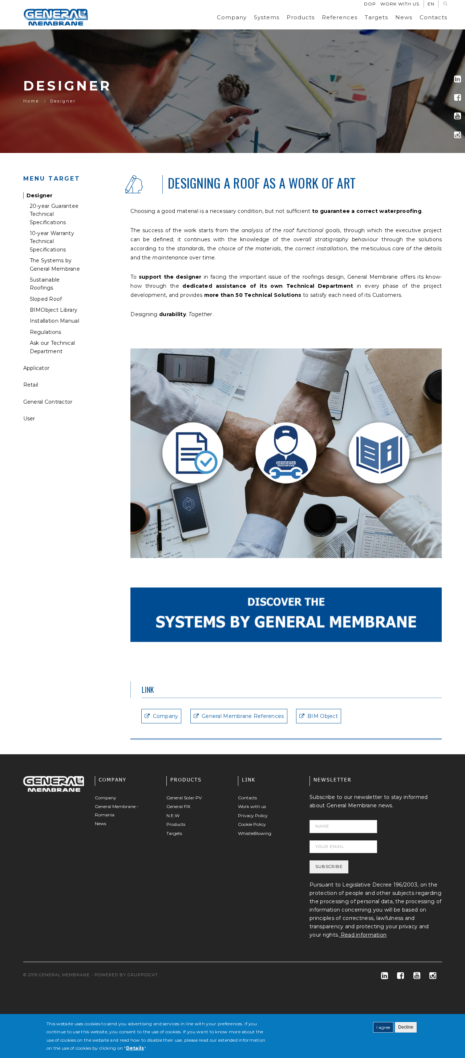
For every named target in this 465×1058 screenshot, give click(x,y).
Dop (370, 4)
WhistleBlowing (254, 833)
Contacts (433, 17)
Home (31, 101)
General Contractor (48, 402)
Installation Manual (54, 321)
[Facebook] (457, 97)
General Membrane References (243, 716)
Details (135, 1048)
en (431, 4)
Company (232, 17)
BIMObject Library (54, 310)
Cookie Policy (252, 824)
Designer (40, 195)
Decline (405, 1027)
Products (301, 17)
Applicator (36, 368)
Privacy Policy (253, 815)
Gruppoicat (143, 974)
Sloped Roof (46, 299)
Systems (266, 17)
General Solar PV (184, 797)
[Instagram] (457, 135)
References (339, 17)
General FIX (178, 806)
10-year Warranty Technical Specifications (52, 241)
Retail (31, 384)
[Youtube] (457, 116)
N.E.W (172, 815)
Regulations (45, 332)
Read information (363, 935)
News (403, 17)
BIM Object (322, 716)
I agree (383, 1027)
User (29, 418)
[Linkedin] (457, 79)
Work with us (399, 4)
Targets (376, 17)
